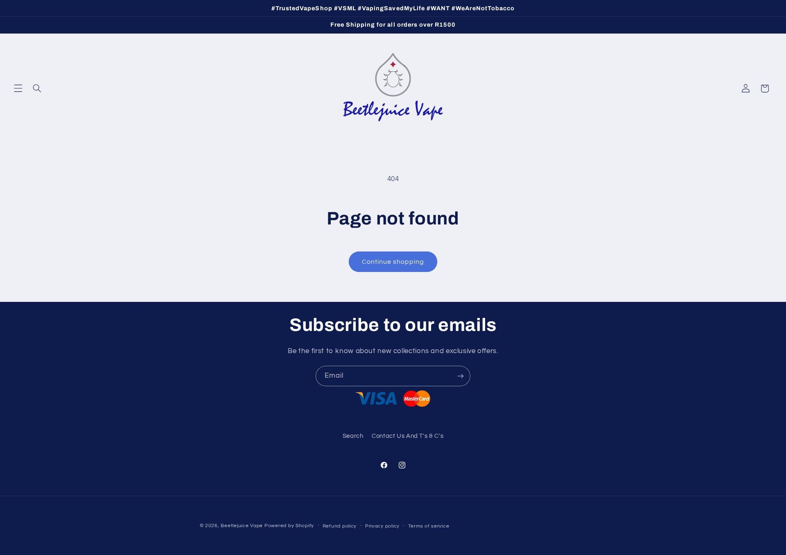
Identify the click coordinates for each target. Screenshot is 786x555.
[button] (18, 88)
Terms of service (428, 526)
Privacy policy (382, 526)
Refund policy (340, 526)
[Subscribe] (460, 376)
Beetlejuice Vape (242, 525)
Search (353, 436)
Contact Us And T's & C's (407, 436)
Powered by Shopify (289, 525)
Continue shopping (393, 261)
